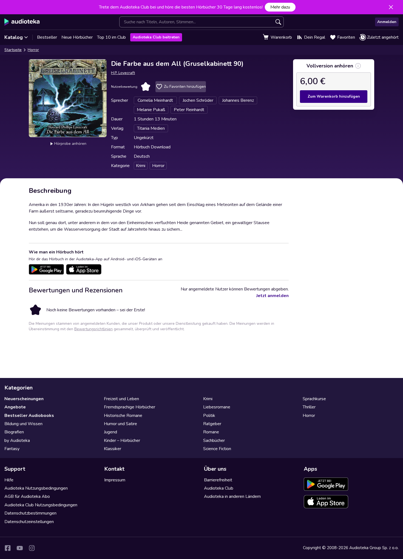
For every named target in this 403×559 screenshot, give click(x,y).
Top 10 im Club (111, 37)
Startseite (13, 49)
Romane (211, 432)
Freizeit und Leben (121, 399)
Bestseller (47, 37)
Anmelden (386, 21)
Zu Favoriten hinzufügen (185, 86)
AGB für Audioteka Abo (27, 496)
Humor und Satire (120, 424)
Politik (209, 416)
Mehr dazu (280, 7)
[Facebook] (7, 548)
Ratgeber (212, 424)
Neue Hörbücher (77, 37)
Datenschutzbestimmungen (30, 513)
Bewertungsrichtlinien (93, 329)
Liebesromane (216, 407)
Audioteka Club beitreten (156, 37)
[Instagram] (32, 548)
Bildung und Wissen (23, 424)
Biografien (14, 432)
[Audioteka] (22, 22)
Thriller (309, 407)
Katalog (13, 37)
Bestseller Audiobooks (29, 416)
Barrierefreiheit (218, 480)
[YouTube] (19, 548)
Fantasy (11, 449)
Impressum (114, 480)
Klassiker (112, 449)
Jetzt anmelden (272, 296)
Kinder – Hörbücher (122, 440)
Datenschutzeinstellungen (29, 521)
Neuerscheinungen (24, 399)
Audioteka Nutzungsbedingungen (36, 488)
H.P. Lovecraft (123, 72)
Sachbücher (214, 440)
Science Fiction (217, 449)
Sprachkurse (314, 399)
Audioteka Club (218, 488)
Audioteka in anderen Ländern (232, 496)
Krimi (207, 399)
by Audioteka (17, 440)
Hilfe (8, 480)
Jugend (110, 432)
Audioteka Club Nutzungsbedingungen (40, 505)
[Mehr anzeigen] (358, 66)
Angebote (15, 407)
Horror (33, 49)
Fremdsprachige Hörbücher (129, 407)
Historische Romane (123, 416)
